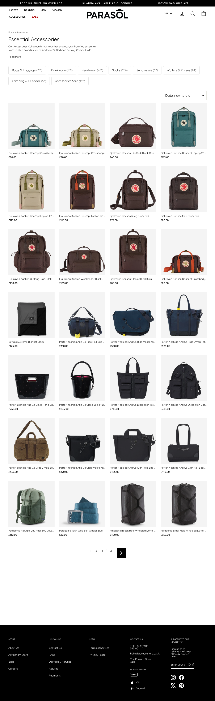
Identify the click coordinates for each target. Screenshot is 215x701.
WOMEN (57, 10)
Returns (53, 668)
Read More (14, 56)
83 (111, 550)
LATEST (13, 10)
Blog (11, 661)
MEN (43, 10)
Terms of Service (99, 647)
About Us (13, 647)
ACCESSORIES (17, 16)
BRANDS (29, 10)
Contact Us (55, 647)
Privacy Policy (97, 654)
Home (11, 32)
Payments (55, 675)
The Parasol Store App (140, 660)
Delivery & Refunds (60, 661)
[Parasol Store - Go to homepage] (107, 14)
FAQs (52, 654)
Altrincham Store (18, 654)
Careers (13, 668)
